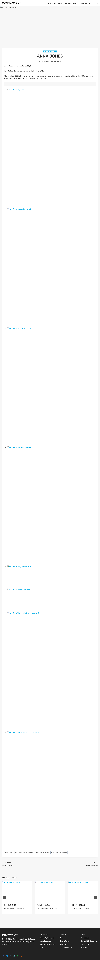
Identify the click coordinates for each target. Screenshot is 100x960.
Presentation (65, 941)
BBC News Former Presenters (24, 852)
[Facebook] (3, 956)
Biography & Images (50, 51)
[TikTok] (14, 956)
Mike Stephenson (78, 905)
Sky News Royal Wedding (59, 852)
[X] (7, 956)
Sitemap (84, 947)
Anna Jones (9, 852)
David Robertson (92, 863)
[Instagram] (10, 956)
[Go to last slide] (4, 897)
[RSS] (21, 956)
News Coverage (45, 941)
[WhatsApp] (17, 956)
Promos (63, 944)
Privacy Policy (86, 944)
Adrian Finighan (7, 863)
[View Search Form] (97, 3)
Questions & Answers (47, 944)
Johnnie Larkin (45, 61)
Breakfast (52, 3)
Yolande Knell (44, 905)
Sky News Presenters (42, 852)
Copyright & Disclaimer (89, 941)
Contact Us (85, 938)
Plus (41, 947)
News (60, 3)
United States (85, 3)
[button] (52, 148)
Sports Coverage (71, 3)
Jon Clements (10, 905)
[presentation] (17, 891)
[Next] (95, 897)
